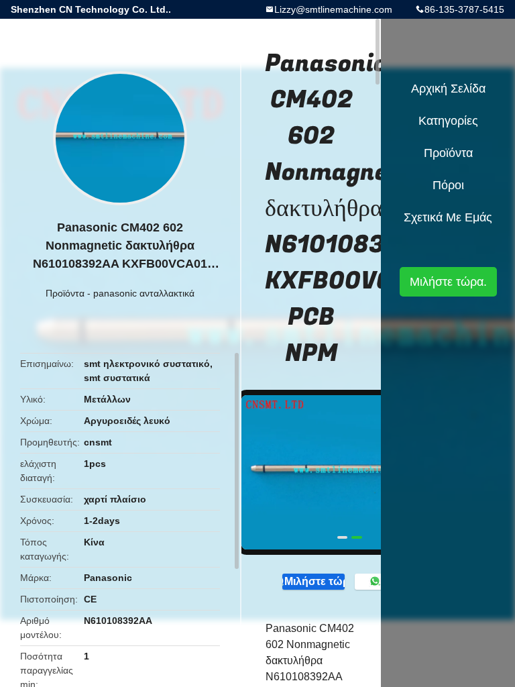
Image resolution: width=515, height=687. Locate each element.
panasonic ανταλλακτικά (143, 293)
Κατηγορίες (448, 120)
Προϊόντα (65, 293)
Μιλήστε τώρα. (314, 581)
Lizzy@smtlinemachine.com (333, 9)
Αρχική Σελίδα (448, 88)
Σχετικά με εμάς (448, 217)
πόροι (448, 185)
